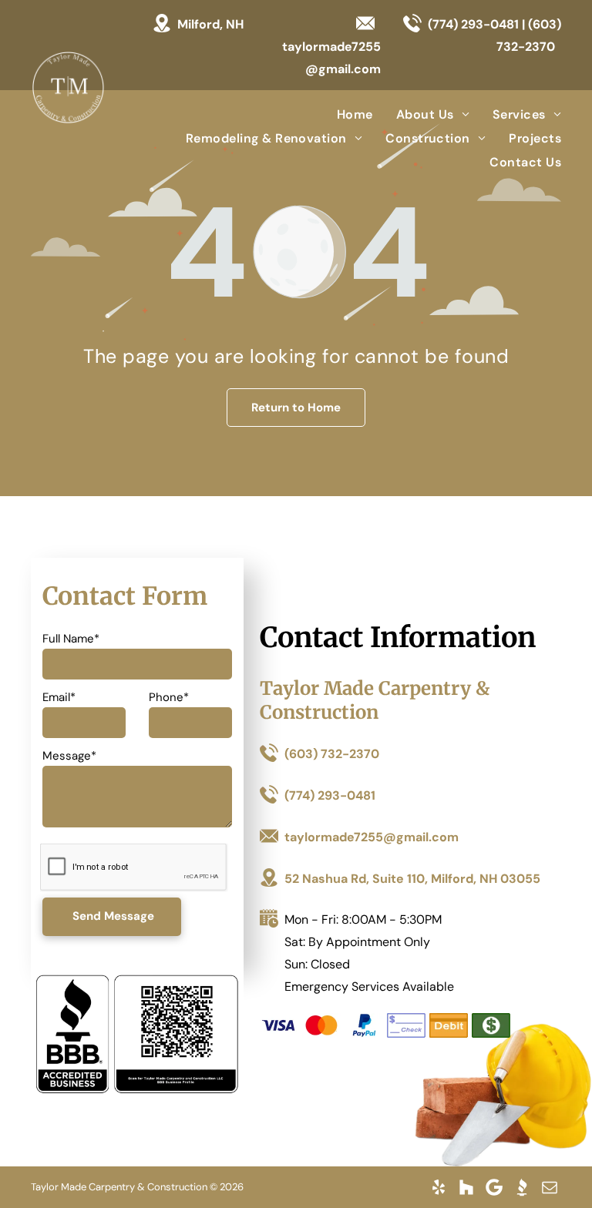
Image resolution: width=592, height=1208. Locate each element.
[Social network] (466, 1187)
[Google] (494, 1187)
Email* (59, 697)
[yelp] (438, 1187)
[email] (549, 1187)
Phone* (169, 697)
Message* (69, 755)
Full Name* (70, 638)
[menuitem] (343, 114)
